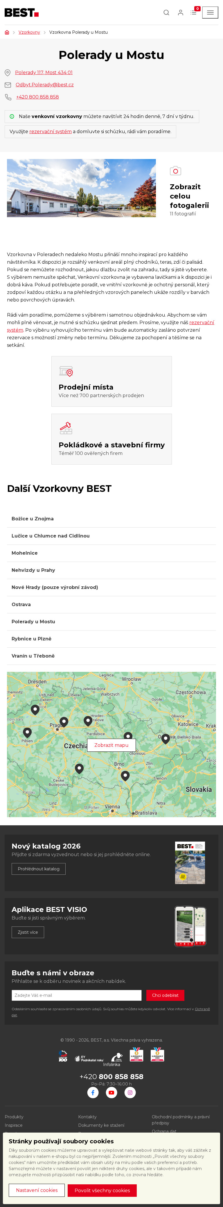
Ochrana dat (164, 1131)
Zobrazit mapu (111, 745)
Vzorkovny (29, 32)
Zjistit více (28, 932)
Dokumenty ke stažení (101, 1125)
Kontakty (87, 1116)
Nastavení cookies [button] (36, 1190)
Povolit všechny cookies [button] (102, 1190)
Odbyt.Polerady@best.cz (45, 85)
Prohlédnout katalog (39, 869)
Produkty (14, 1116)
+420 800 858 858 (37, 97)
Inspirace (14, 1125)
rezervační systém (50, 131)
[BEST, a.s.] (93, 1092)
